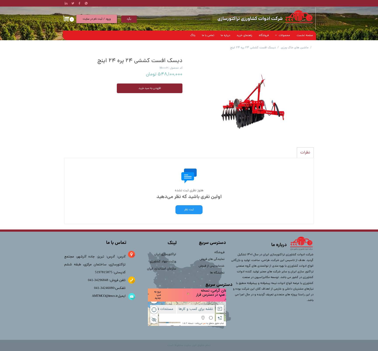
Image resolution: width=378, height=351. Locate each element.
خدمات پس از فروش (212, 266)
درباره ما (225, 35)
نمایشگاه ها (217, 273)
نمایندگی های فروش (212, 259)
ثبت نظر (189, 209)
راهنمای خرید (244, 35)
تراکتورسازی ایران (165, 254)
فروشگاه (264, 35)
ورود (108, 19)
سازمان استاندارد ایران (161, 268)
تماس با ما (208, 35)
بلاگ (192, 35)
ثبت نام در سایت (92, 19)
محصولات (284, 35)
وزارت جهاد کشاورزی (163, 261)
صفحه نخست (305, 35)
